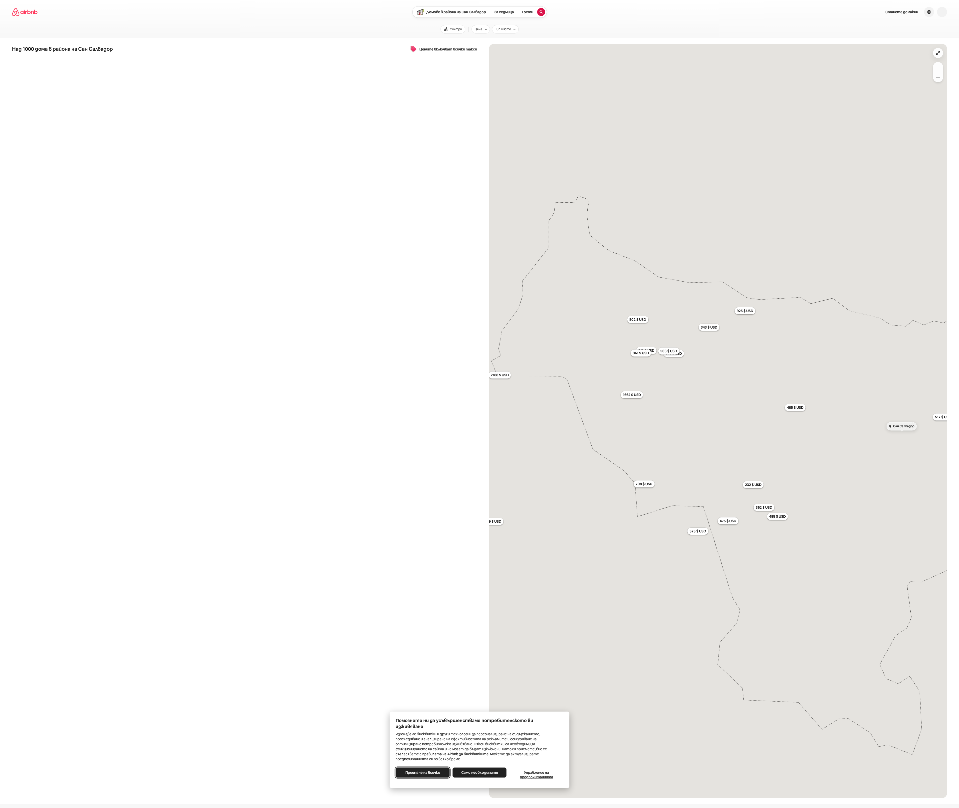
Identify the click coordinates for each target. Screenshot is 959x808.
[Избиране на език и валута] (929, 12)
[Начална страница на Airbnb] (24, 12)
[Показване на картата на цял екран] (938, 53)
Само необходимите (479, 772)
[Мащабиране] (938, 67)
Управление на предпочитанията (536, 774)
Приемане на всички (422, 772)
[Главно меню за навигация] (942, 12)
